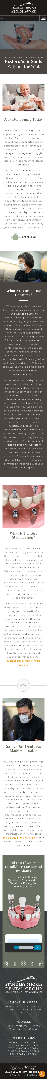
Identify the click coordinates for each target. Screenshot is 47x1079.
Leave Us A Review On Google (23, 1072)
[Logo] (23, 7)
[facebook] (32, 963)
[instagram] (15, 963)
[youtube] (23, 963)
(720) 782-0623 (33, 1007)
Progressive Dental (23, 1069)
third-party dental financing (20, 838)
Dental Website (21, 1067)
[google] (6, 963)
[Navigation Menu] (43, 18)
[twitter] (40, 963)
